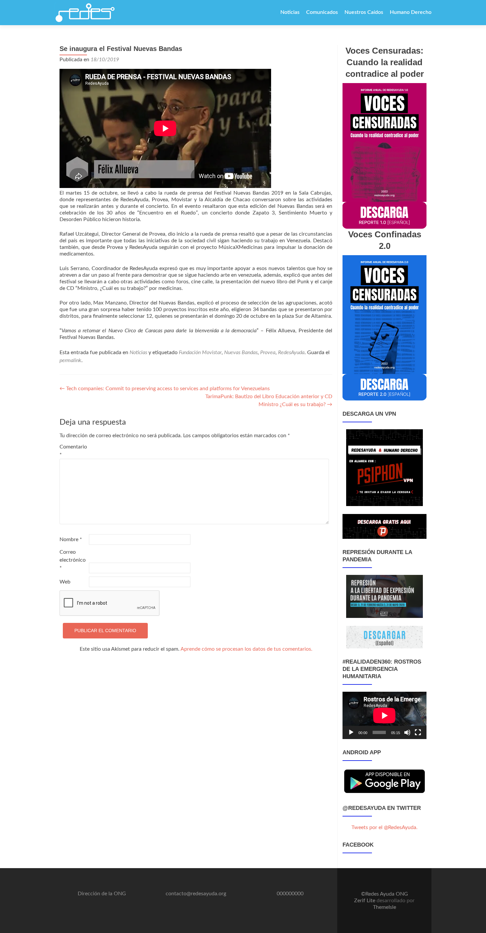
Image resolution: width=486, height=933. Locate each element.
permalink (70, 360)
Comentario (73, 450)
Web (65, 581)
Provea (267, 352)
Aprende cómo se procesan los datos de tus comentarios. (246, 649)
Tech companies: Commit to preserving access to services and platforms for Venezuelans (165, 388)
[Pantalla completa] (418, 732)
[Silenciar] (407, 732)
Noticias (290, 12)
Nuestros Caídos (363, 12)
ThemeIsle (384, 907)
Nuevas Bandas (241, 352)
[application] (384, 715)
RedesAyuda (291, 352)
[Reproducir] (351, 732)
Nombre (71, 539)
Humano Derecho (410, 12)
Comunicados (322, 12)
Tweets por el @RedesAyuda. (384, 827)
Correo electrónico (73, 560)
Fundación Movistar (200, 352)
